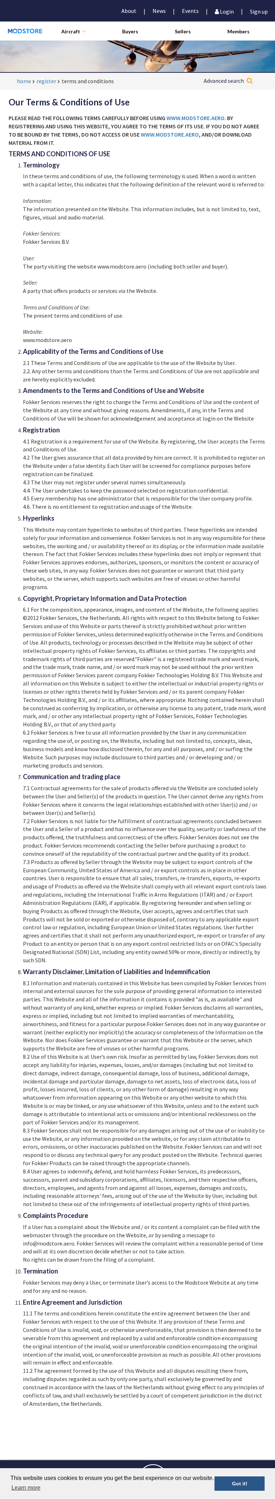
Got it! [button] (239, 1483)
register (46, 81)
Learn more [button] (25, 1488)
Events (190, 10)
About (128, 10)
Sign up (259, 11)
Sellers (183, 31)
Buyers (130, 31)
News (159, 10)
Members (238, 31)
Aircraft (70, 31)
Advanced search (224, 80)
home (24, 81)
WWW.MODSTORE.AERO (196, 118)
